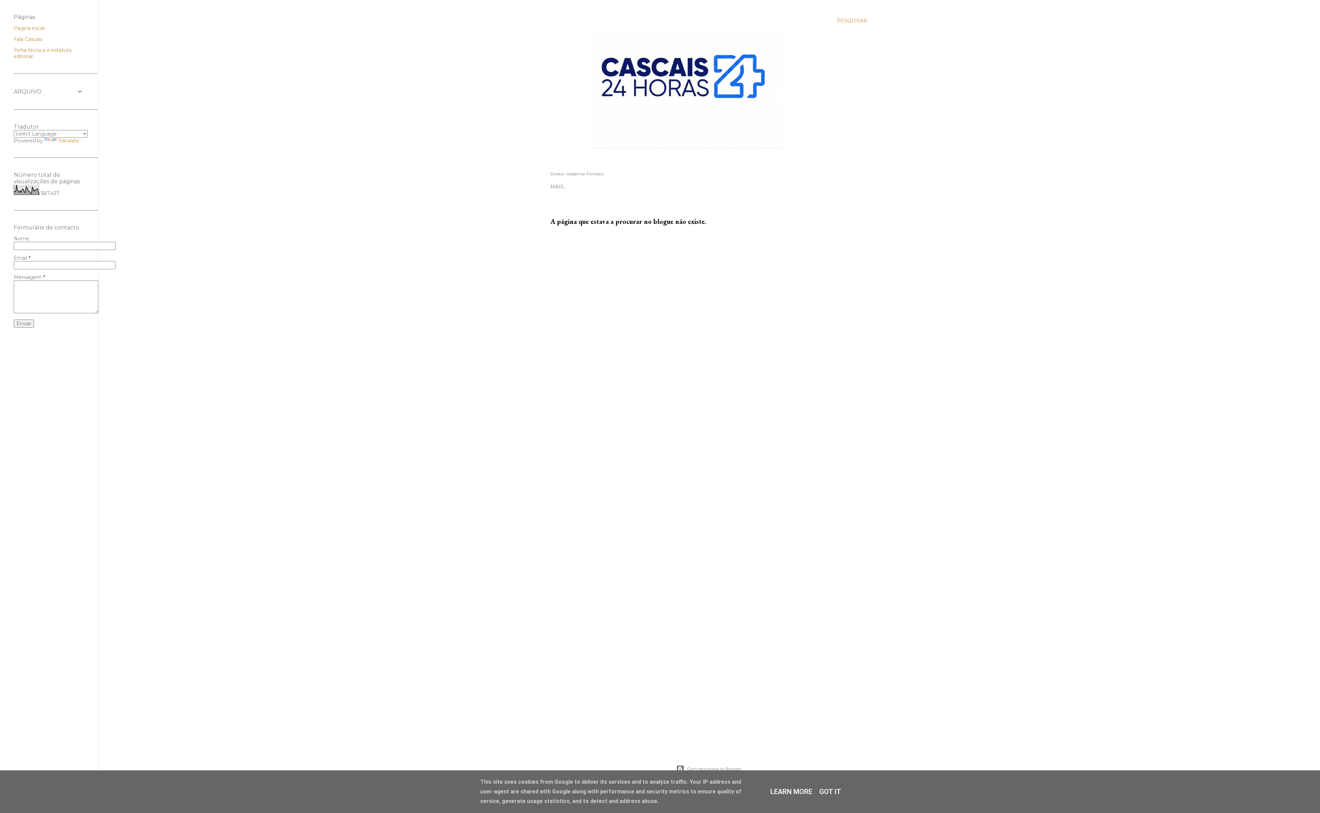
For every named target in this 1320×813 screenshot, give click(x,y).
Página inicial (29, 28)
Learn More (791, 792)
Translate (68, 141)
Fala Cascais (28, 39)
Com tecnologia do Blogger (714, 768)
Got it (830, 792)
